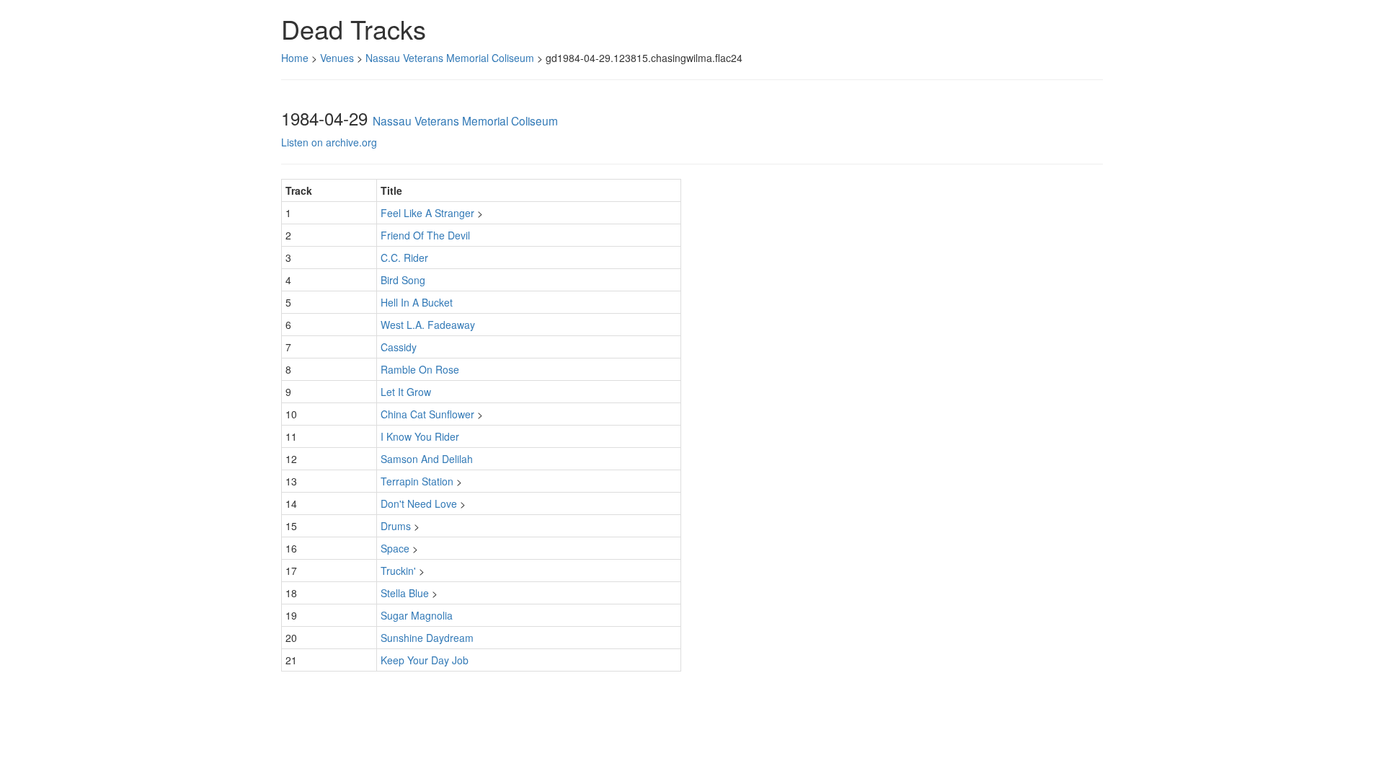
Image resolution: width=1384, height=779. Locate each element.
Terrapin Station (417, 481)
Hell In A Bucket (417, 302)
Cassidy (399, 347)
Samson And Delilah (427, 459)
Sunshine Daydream (427, 637)
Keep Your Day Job (425, 660)
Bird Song (403, 280)
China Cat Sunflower (427, 414)
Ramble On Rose (420, 369)
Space (395, 548)
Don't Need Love (419, 503)
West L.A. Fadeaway (428, 324)
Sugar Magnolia (417, 615)
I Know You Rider (420, 436)
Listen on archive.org (329, 142)
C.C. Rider (404, 257)
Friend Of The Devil (425, 235)
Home (295, 57)
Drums (396, 526)
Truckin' (398, 570)
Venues (337, 57)
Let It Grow (406, 391)
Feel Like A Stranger (427, 213)
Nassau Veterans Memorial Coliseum (449, 57)
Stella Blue (405, 593)
